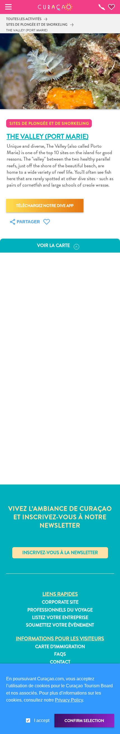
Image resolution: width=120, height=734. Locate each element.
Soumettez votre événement (60, 625)
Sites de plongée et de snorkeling (37, 24)
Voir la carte (53, 245)
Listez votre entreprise (60, 618)
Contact (60, 662)
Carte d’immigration (60, 647)
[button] (55, 7)
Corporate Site (60, 602)
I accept (41, 720)
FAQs (60, 654)
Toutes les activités (23, 19)
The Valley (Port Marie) (26, 30)
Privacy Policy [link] (69, 700)
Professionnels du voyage (60, 610)
